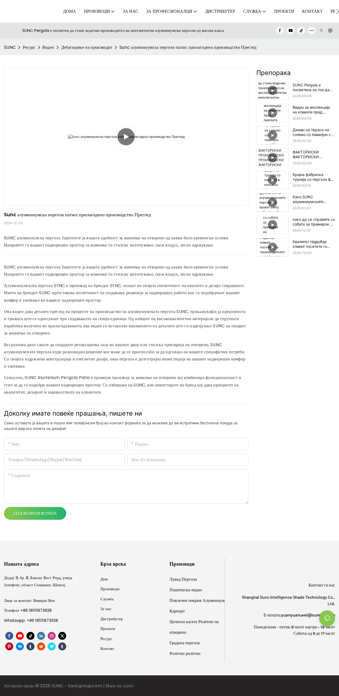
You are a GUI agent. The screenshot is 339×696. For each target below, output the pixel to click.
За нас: (106, 608)
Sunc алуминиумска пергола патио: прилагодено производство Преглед (188, 47)
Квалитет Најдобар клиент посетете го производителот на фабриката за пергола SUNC (313, 244)
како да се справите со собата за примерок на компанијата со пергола (314, 222)
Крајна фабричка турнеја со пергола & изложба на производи (313, 177)
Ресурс (29, 47)
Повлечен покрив (186, 600)
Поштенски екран (186, 590)
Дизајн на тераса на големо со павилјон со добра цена (313, 132)
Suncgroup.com (85, 686)
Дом (104, 579)
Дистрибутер (111, 619)
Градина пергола (185, 643)
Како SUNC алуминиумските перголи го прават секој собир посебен (311, 199)
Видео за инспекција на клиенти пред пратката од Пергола (312, 109)
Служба (107, 599)
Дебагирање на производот (87, 47)
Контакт (107, 648)
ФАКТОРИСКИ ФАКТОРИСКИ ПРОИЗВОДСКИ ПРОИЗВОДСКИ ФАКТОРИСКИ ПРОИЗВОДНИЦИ (309, 154)
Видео (48, 47)
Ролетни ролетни (185, 653)
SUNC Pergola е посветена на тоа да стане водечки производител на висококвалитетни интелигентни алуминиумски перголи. (311, 87)
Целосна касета (184, 622)
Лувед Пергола (183, 579)
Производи (109, 589)
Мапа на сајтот (119, 686)
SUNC (10, 47)
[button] (337, 11)
